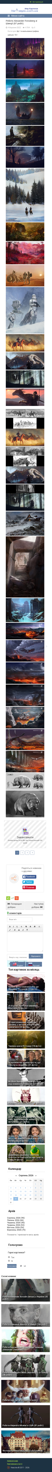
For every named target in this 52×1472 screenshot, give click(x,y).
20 (25, 1195)
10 (11, 1191)
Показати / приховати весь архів (23, 1234)
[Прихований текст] (15, 930)
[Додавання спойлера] (27, 930)
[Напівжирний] (10, 926)
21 (30, 1195)
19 (20, 1195)
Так (12, 1257)
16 (41, 1191)
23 (41, 1195)
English (20, 965)
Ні (12, 1261)
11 (16, 1191)
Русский (36, 965)
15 (35, 1191)
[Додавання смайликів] (39, 926)
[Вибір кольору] (10, 930)
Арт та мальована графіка (28, 31)
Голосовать (12, 1266)
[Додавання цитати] (19, 930)
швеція (11, 35)
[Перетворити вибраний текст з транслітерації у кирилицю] (23, 930)
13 (25, 1191)
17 (11, 1195)
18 (16, 1195)
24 (11, 1199)
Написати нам (12, 1461)
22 (35, 1195)
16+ (16, 35)
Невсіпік (25, 9)
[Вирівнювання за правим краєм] (34, 926)
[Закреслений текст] (21, 926)
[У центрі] (30, 926)
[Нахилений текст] (13, 926)
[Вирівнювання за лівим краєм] (26, 926)
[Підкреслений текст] (17, 926)
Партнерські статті (14, 1464)
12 (20, 1191)
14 (30, 1191)
